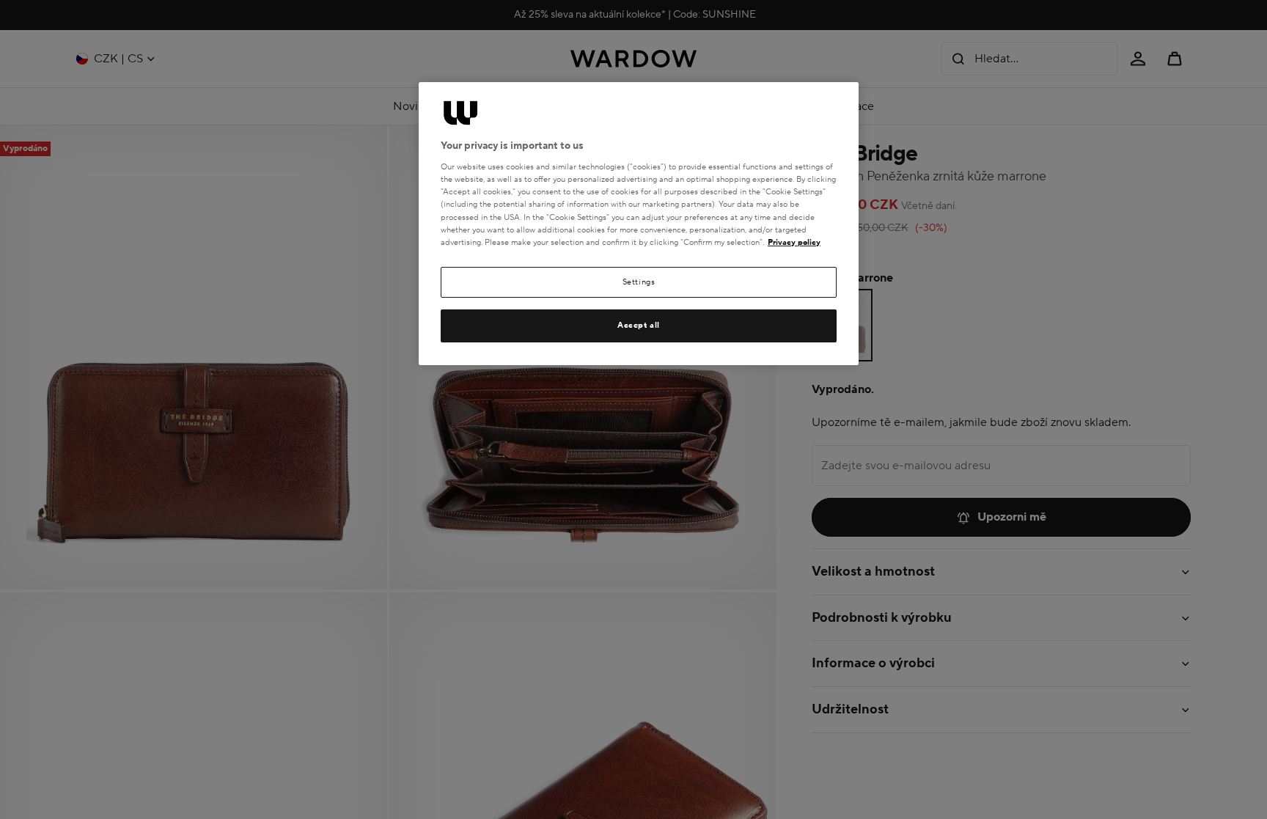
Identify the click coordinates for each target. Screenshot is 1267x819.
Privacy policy (794, 242)
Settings (639, 281)
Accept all (638, 325)
